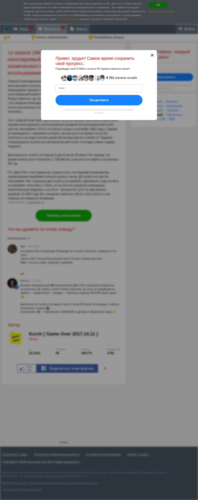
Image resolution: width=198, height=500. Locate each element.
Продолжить (99, 100)
